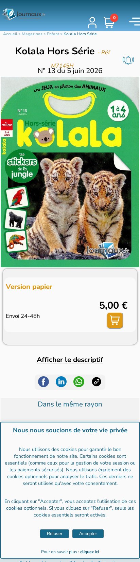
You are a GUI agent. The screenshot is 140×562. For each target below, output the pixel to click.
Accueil (10, 34)
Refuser (54, 533)
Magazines (32, 34)
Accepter (88, 533)
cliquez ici (89, 552)
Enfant (53, 34)
